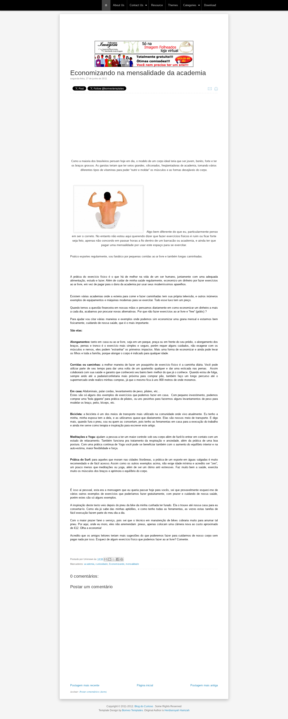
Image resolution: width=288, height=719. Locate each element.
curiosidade (102, 564)
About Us (118, 5)
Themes (173, 5)
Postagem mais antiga (204, 685)
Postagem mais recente (84, 685)
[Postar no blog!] (110, 559)
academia (89, 564)
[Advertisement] (147, 30)
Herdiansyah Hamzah (177, 710)
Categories (189, 5)
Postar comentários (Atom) (93, 691)
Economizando (116, 564)
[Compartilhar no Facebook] (118, 559)
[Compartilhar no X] (114, 559)
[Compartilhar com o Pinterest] (122, 559)
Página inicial (145, 685)
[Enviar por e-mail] (106, 559)
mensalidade (132, 564)
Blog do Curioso (69, 2)
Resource (157, 5)
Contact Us (136, 5)
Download (210, 5)
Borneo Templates (132, 710)
